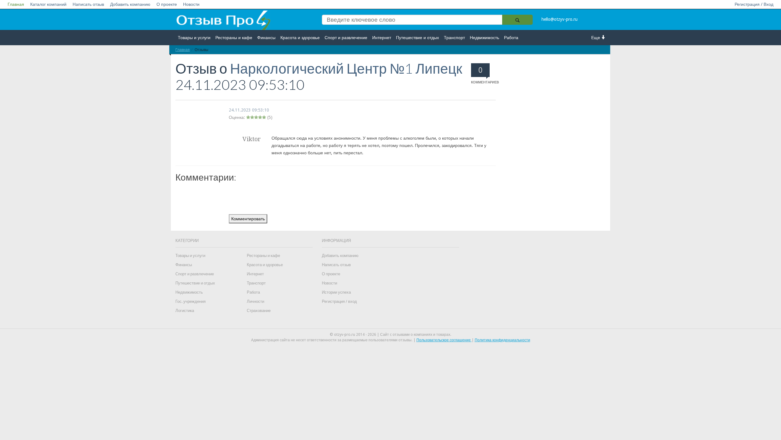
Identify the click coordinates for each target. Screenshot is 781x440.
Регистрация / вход (339, 301)
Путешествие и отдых (417, 37)
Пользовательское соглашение (444, 340)
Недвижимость (484, 37)
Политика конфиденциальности (502, 340)
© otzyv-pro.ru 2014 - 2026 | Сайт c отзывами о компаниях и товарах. (390, 334)
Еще (596, 37)
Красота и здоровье (300, 37)
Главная (16, 4)
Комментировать (248, 218)
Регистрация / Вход (754, 4)
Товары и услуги (194, 37)
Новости (191, 4)
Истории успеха (336, 292)
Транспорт (454, 37)
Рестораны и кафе (233, 37)
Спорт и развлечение (346, 37)
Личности (255, 301)
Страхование (259, 310)
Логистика (184, 310)
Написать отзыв (88, 4)
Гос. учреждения (190, 301)
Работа (511, 37)
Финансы (266, 37)
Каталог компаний (48, 4)
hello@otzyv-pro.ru (560, 19)
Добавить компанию (130, 4)
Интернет (381, 37)
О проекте (167, 4)
